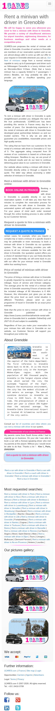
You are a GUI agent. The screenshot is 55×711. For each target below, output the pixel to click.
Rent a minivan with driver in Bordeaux (30, 500)
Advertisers (39, 675)
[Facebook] (8, 699)
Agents (29, 675)
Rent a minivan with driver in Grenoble (32, 476)
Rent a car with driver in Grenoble (20, 470)
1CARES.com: (10, 671)
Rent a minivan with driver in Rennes (20, 531)
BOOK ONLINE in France (22, 190)
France (22, 671)
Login (38, 671)
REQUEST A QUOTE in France (25, 231)
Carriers (21, 675)
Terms (13, 679)
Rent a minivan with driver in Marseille (28, 528)
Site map (31, 671)
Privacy (20, 679)
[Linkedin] (8, 707)
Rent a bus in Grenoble (27, 479)
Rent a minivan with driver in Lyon (19, 502)
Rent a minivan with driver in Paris (19, 494)
